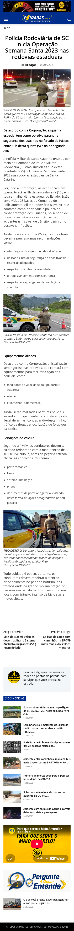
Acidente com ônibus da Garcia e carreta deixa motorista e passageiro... (46, 810)
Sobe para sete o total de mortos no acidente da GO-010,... (44, 794)
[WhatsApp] (22, 615)
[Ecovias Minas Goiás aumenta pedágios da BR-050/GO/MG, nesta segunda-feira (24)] (12, 712)
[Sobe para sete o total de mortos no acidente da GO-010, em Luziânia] (12, 797)
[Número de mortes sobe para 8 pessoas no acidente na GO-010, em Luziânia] (12, 780)
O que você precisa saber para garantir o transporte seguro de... (46, 901)
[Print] (38, 615)
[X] (14, 615)
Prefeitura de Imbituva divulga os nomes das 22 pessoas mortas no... (46, 744)
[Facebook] (6, 615)
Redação (30, 65)
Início (6, 28)
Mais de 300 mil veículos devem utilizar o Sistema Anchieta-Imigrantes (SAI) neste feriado (19, 642)
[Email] (30, 615)
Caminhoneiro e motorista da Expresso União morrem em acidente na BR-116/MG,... (45, 728)
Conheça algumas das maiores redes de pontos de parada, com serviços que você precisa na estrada (45, 677)
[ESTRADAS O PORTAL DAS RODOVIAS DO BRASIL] (37, 19)
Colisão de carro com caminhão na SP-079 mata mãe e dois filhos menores (56, 642)
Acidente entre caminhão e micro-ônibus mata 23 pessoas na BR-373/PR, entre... (47, 760)
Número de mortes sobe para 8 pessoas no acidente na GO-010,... (46, 777)
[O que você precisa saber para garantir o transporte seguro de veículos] (12, 904)
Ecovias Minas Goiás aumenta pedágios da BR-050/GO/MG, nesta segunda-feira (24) (46, 711)
